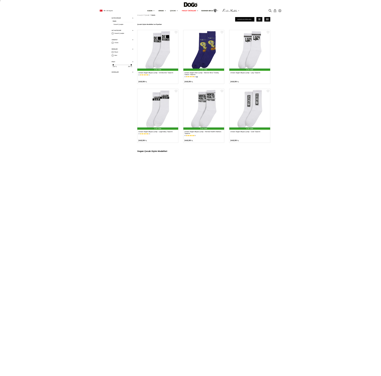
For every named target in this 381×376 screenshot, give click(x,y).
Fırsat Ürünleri (189, 11)
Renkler (115, 49)
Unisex (116, 42)
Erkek (161, 11)
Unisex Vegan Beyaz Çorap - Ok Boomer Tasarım (155, 73)
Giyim (114, 21)
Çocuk (173, 11)
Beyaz (116, 52)
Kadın (149, 11)
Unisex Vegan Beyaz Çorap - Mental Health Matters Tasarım (202, 132)
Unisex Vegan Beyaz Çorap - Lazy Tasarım (245, 73)
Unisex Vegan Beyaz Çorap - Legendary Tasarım (155, 132)
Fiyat (113, 62)
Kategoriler (116, 18)
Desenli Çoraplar (118, 24)
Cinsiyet (115, 39)
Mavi (115, 55)
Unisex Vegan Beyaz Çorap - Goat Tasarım (245, 132)
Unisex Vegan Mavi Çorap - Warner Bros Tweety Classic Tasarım (201, 73)
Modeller (115, 72)
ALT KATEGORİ (116, 30)
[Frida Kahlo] (229, 10)
